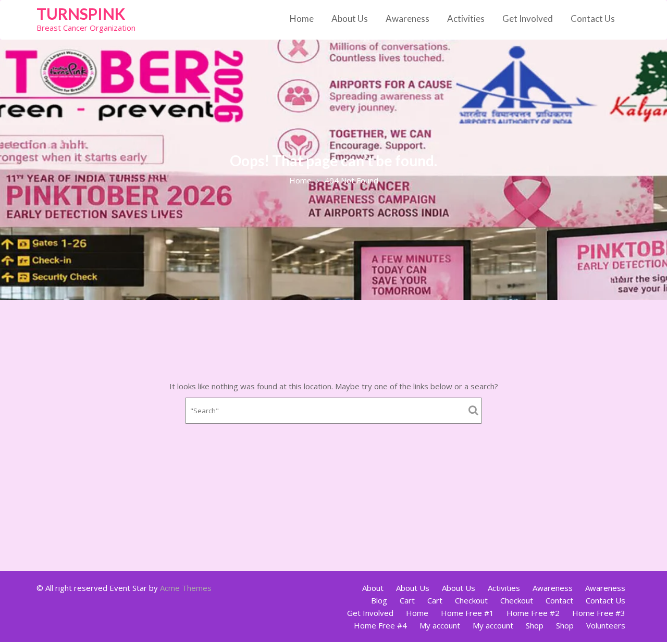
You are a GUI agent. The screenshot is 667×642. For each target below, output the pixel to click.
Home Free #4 (380, 625)
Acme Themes (186, 588)
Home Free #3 (598, 613)
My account (439, 625)
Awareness (407, 18)
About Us (349, 18)
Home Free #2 (533, 613)
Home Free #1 (467, 613)
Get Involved (527, 18)
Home (302, 18)
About (373, 588)
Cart (407, 600)
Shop (535, 625)
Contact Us (593, 18)
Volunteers (605, 625)
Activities (466, 18)
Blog (379, 600)
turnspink (80, 13)
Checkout (471, 600)
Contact (559, 600)
